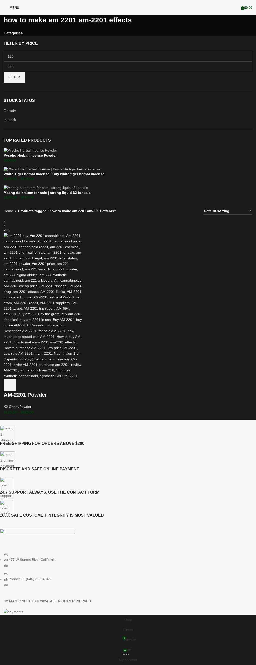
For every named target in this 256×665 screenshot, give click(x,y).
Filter (14, 77)
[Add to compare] (37, 385)
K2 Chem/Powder (18, 407)
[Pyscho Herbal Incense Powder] (30, 150)
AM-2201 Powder (25, 395)
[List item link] (124, 569)
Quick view (23, 385)
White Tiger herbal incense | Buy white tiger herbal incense (54, 174)
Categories (13, 33)
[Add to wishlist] (50, 385)
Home (8, 211)
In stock (10, 120)
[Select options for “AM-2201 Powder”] (10, 385)
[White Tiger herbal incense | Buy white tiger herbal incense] (52, 169)
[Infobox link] (124, 436)
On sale (10, 111)
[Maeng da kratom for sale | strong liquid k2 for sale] (46, 188)
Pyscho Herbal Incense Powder (30, 155)
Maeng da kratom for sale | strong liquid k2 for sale (47, 193)
